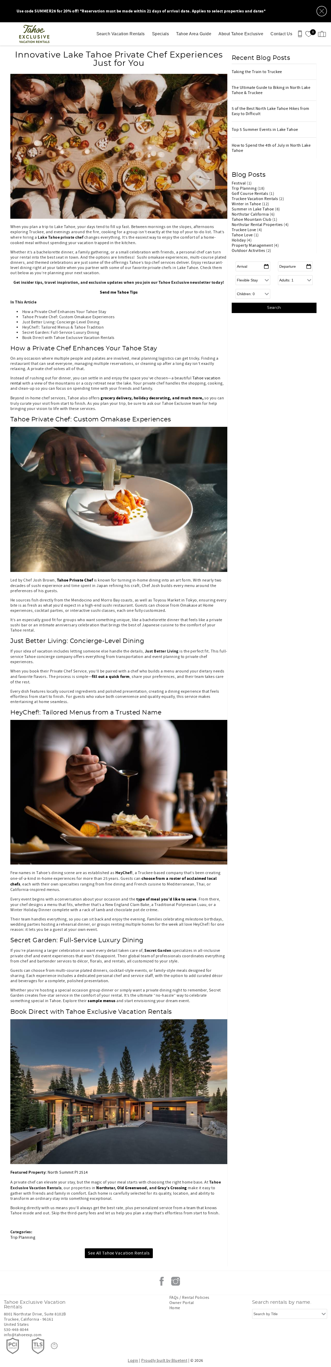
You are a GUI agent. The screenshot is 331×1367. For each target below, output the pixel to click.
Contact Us (281, 34)
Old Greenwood (132, 1188)
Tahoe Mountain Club (252, 219)
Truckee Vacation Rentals (255, 198)
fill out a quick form (111, 676)
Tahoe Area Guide (193, 34)
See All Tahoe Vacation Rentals (119, 1253)
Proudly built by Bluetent (164, 1360)
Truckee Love (244, 229)
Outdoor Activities (249, 250)
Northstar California (251, 214)
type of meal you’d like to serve (166, 899)
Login (133, 1360)
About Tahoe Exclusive (241, 34)
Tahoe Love (243, 235)
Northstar (105, 1188)
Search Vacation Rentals (120, 34)
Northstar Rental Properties (258, 224)
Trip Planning (22, 1237)
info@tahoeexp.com (22, 1334)
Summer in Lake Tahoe (253, 209)
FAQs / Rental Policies (189, 1297)
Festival (239, 183)
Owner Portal (181, 1302)
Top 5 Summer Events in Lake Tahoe (265, 129)
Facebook (161, 1281)
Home (174, 1308)
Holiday (239, 240)
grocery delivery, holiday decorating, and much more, (152, 398)
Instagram (175, 1281)
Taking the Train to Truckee (257, 71)
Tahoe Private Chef (75, 580)
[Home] (35, 34)
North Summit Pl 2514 (68, 1172)
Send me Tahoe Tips (119, 292)
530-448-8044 (16, 1329)
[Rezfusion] (54, 1345)
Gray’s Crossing (172, 1188)
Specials (160, 34)
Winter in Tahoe (247, 204)
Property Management (253, 245)
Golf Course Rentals (250, 193)
